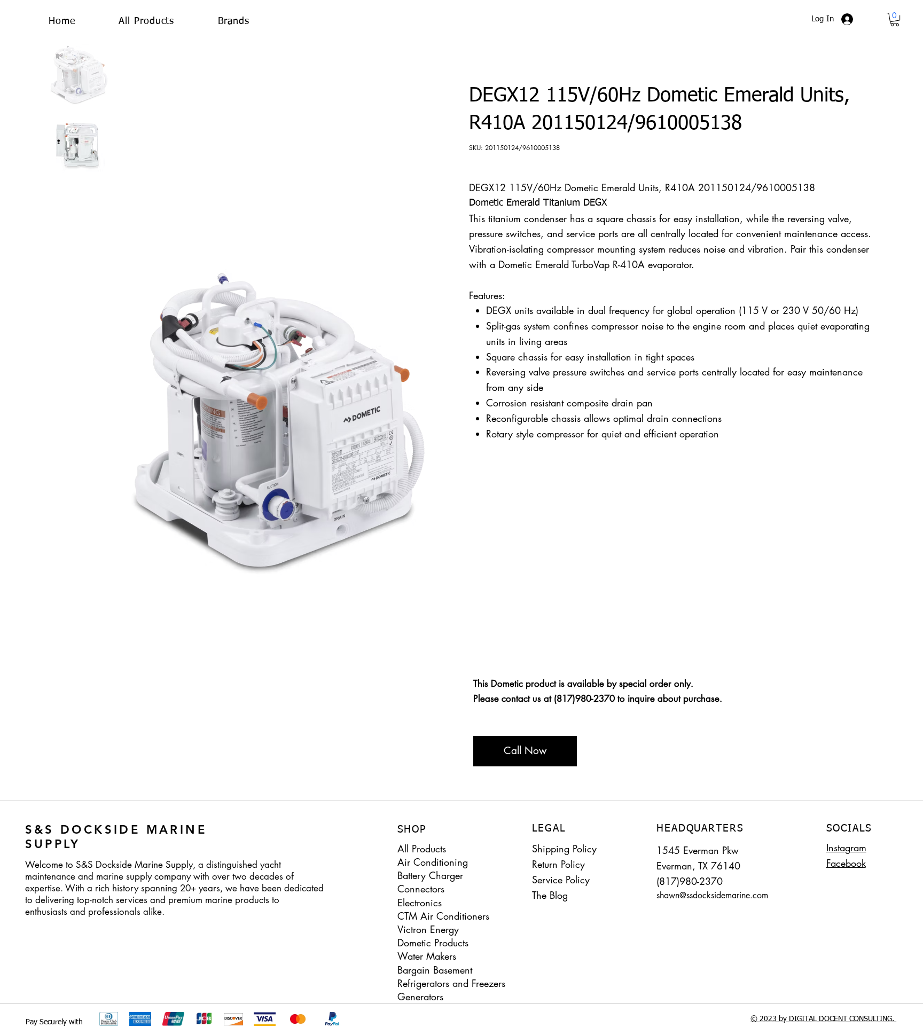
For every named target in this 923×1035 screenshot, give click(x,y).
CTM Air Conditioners (443, 915)
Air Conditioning (432, 862)
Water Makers (426, 956)
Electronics (419, 902)
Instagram (846, 847)
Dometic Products (432, 942)
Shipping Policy (564, 848)
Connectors (420, 888)
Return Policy (558, 864)
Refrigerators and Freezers (451, 983)
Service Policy (561, 879)
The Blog (550, 895)
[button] (233, 21)
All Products (421, 848)
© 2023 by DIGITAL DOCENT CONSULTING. (823, 1019)
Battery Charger (430, 875)
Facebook (846, 863)
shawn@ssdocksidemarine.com (712, 895)
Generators (420, 996)
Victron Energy (428, 929)
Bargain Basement (434, 969)
